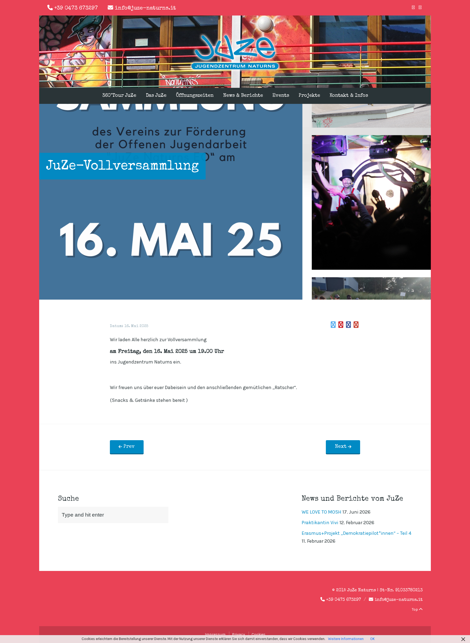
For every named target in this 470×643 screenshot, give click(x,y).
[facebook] (413, 7)
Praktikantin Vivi (320, 523)
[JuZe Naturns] (235, 70)
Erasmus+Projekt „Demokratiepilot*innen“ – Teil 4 (356, 533)
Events (281, 95)
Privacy (238, 634)
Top (415, 609)
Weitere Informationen (346, 639)
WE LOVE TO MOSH (321, 512)
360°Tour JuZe (119, 95)
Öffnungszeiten (195, 95)
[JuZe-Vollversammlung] (333, 325)
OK (372, 639)
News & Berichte (243, 95)
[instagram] (420, 7)
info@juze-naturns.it (145, 8)
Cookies (258, 634)
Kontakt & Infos (349, 95)
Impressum (215, 634)
